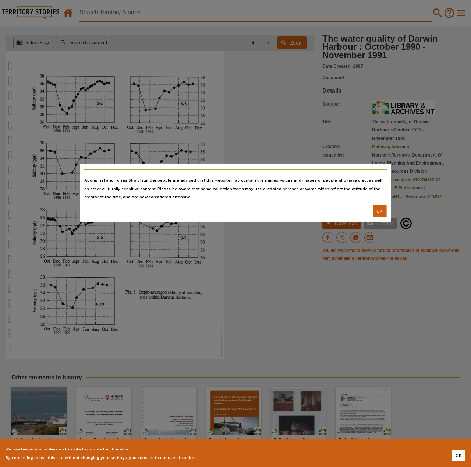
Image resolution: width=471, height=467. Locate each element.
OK (379, 211)
